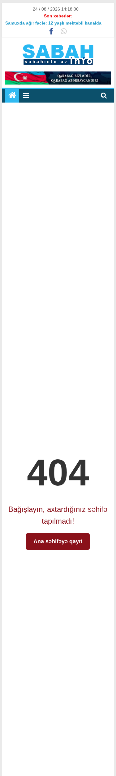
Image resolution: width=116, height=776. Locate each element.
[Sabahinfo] (12, 96)
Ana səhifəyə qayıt (57, 541)
